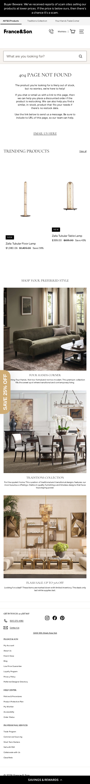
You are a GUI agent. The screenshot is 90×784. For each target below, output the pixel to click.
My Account (9, 645)
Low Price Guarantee (13, 666)
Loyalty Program (11, 671)
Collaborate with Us (12, 752)
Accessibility (9, 712)
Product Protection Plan (13, 701)
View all (82, 151)
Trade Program (10, 731)
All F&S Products (11, 20)
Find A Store (9, 656)
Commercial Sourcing (13, 737)
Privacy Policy (9, 676)
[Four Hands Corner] (45, 329)
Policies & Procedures (13, 696)
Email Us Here (45, 133)
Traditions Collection (37, 20)
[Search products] (80, 56)
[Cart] (72, 31)
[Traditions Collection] (45, 431)
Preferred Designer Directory (16, 682)
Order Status (9, 717)
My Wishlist (8, 706)
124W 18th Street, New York (45, 633)
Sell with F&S (9, 747)
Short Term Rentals (12, 742)
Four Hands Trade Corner (67, 20)
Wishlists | (63, 31)
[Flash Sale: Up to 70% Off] (45, 536)
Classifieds (8, 757)
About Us (7, 650)
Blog (5, 661)
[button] (45, 780)
